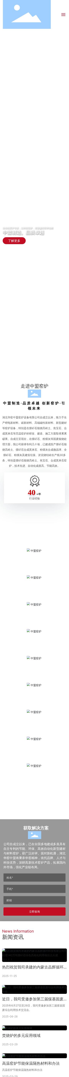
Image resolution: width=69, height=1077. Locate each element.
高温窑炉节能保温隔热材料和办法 (31, 1063)
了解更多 (14, 239)
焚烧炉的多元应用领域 (21, 1035)
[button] (32, 372)
